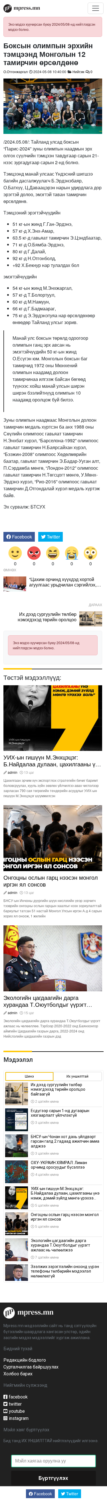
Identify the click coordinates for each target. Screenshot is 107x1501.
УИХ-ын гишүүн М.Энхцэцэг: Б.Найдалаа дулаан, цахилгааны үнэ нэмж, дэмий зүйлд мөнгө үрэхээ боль (52, 767)
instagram (19, 1418)
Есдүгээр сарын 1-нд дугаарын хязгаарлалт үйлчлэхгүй (60, 1113)
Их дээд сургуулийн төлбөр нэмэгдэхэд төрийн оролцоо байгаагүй (47, 619)
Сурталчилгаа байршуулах (30, 1367)
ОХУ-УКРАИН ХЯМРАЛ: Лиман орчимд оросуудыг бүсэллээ (59, 1165)
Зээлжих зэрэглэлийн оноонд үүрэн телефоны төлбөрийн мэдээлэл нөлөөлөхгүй (65, 1271)
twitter (15, 1404)
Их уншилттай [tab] (77, 1076)
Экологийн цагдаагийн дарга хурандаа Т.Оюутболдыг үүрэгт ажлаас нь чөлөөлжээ (44, 1004)
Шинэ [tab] (29, 1076)
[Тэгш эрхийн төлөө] (28, 1312)
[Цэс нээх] (96, 8)
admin (12, 772)
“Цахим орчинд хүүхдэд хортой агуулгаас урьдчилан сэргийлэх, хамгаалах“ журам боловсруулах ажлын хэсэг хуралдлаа (63, 587)
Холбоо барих (18, 1374)
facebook (18, 1397)
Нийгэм (78, 71)
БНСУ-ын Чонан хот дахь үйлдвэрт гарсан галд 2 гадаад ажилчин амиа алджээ (65, 1141)
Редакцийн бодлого (24, 1360)
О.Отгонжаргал (15, 71)
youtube (17, 1411)
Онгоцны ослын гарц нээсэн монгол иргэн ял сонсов (50, 880)
